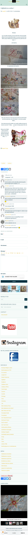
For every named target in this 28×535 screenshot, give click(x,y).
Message (3, 251)
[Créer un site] (5, 533)
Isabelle (7, 203)
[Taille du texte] (6, 253)
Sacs (2, 439)
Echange (3, 396)
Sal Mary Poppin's (5, 432)
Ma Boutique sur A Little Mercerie (8, 446)
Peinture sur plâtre (5, 470)
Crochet (3, 394)
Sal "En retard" (4, 422)
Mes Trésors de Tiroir (6, 410)
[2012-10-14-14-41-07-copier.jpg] (10, 95)
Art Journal (3, 372)
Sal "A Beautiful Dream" (6, 417)
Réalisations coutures (6, 456)
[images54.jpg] (14, 23)
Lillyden (7, 185)
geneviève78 (8, 214)
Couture (3, 391)
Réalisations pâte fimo (6, 458)
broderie (3, 163)
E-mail (2, 239)
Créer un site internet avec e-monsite (14, 528)
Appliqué (3, 379)
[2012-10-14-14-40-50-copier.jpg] (14, 78)
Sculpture (3, 382)
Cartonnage (4, 389)
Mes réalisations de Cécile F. (7, 408)
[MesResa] (23, 533)
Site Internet (3, 245)
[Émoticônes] (23, 253)
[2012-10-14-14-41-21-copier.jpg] (10, 108)
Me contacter (4, 314)
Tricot (2, 441)
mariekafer (8, 196)
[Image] (18, 253)
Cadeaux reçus (4, 384)
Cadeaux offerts (5, 386)
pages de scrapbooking (6, 468)
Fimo (2, 398)
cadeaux (9, 163)
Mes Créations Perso (6, 405)
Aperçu (3, 254)
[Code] (21, 253)
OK (26, 299)
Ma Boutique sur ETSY (6, 370)
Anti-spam (3, 273)
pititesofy (8, 208)
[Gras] (1, 253)
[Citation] (11, 253)
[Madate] (14, 533)
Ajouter (14, 281)
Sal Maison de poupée (6, 429)
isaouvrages (8, 225)
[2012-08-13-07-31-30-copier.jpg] (14, 55)
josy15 (7, 220)
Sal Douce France (5, 420)
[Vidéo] (19, 253)
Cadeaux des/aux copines (7, 463)
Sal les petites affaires (6, 427)
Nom (2, 234)
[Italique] (3, 253)
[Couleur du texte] (8, 253)
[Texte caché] (16, 253)
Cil (6, 179)
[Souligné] (5, 253)
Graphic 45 (3, 374)
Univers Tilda (4, 443)
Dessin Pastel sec (5, 377)
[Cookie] (3, 532)
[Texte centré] (12, 253)
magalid (4, 11)
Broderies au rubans (5, 461)
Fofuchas (3, 401)
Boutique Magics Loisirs (6, 367)
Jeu (2, 403)
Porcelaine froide (5, 413)
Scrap (2, 436)
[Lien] (14, 253)
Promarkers (4, 415)
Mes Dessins (4, 465)
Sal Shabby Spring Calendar (7, 434)
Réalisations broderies (6, 453)
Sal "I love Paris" (4, 424)
